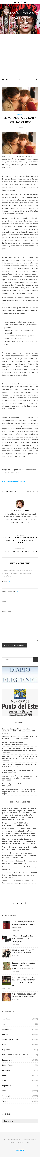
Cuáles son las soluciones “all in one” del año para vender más (20, 862)
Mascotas (6, 1070)
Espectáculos (7, 1060)
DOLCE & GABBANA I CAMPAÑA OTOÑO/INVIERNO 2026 (13, 744)
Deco (4, 1044)
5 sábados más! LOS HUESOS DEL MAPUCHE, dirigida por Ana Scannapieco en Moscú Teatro (20, 875)
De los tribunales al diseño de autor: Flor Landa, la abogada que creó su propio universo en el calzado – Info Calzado (19, 811)
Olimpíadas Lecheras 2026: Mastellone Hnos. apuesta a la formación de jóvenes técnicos (19, 855)
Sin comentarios (32, 491)
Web (4, 602)
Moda (4, 1075)
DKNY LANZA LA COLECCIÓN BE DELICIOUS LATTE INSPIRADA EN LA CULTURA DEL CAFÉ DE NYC (19, 757)
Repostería (6, 1085)
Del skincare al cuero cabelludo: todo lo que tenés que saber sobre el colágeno (19, 834)
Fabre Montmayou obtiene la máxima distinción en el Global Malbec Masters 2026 (18, 730)
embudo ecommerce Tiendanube (17, 881)
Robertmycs (7, 861)
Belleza (5, 1034)
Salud (20, 114)
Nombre (6, 581)
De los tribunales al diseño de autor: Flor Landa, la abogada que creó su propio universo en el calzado (18, 817)
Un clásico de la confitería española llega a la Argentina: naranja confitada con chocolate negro (19, 792)
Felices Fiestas (7, 1065)
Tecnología (6, 1096)
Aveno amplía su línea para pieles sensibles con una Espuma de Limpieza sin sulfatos (19, 777)
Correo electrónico (10, 591)
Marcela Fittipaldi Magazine (20, 15)
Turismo (5, 1101)
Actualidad (6, 1019)
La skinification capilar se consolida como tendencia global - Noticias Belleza (19, 831)
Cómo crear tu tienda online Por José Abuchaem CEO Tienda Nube (20, 848)
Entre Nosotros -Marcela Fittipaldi (15, 1055)
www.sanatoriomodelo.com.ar (13, 481)
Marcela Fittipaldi (11, 491)
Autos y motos (7, 1029)
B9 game (6, 867)
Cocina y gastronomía (10, 1039)
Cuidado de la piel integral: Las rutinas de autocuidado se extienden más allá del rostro (19, 749)
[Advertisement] (20, 55)
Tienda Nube (8, 847)
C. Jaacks (27, 1142)
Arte (4, 1024)
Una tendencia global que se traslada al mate (19, 883)
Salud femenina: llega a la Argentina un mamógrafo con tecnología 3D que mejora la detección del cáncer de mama (18, 841)
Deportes (6, 1050)
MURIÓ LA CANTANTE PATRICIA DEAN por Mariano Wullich (16, 824)
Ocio (4, 1080)
